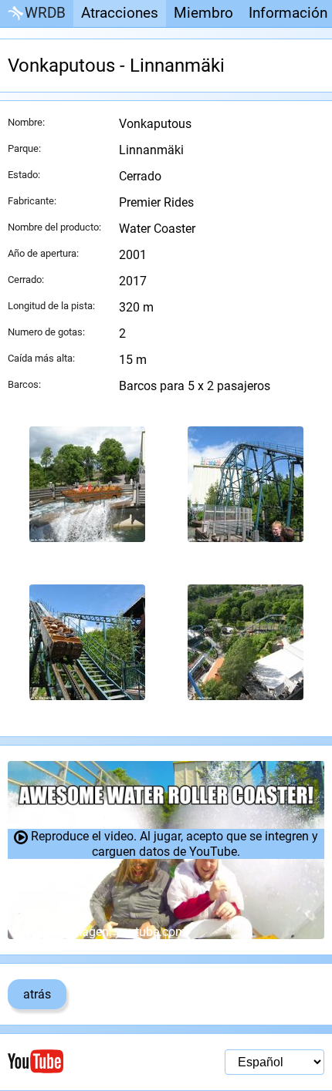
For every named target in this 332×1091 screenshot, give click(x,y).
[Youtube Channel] (87, 1061)
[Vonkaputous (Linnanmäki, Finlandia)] (87, 484)
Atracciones (119, 13)
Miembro (203, 13)
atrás (37, 994)
